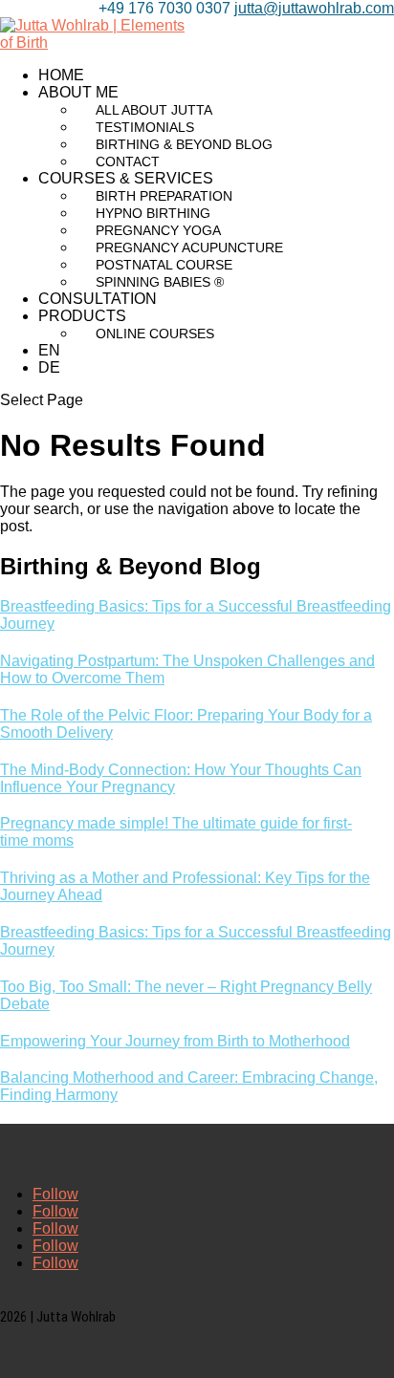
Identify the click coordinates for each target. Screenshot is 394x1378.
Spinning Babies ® (160, 282)
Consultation (97, 299)
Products (82, 316)
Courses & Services (125, 178)
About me (78, 92)
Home (61, 75)
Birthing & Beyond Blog (184, 144)
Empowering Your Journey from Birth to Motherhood (175, 1041)
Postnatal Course (164, 264)
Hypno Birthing (153, 213)
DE (49, 367)
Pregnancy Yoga (158, 230)
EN (49, 350)
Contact (128, 161)
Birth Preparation (164, 196)
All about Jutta (154, 110)
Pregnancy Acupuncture (189, 247)
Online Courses (155, 333)
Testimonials (145, 127)
